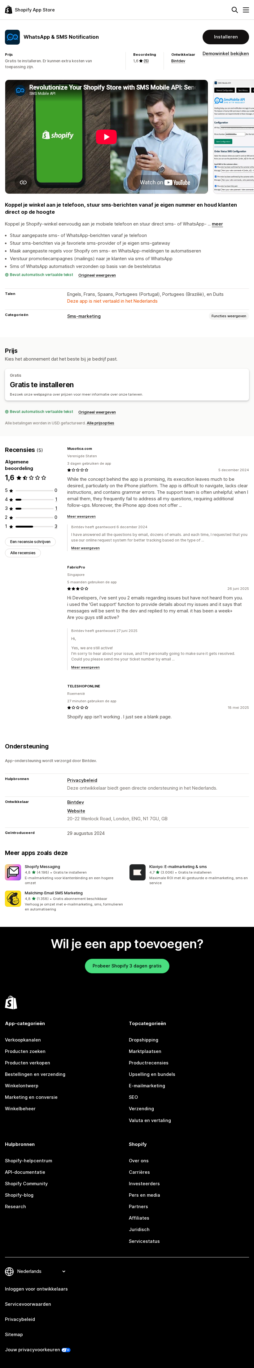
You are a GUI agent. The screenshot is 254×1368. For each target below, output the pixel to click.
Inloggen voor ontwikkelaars (36, 1289)
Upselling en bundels (152, 1074)
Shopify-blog (19, 1195)
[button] (65, 875)
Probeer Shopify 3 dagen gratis (127, 966)
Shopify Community (26, 1183)
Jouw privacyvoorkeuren (32, 1350)
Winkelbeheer (20, 1109)
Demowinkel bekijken (226, 53)
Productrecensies (149, 1063)
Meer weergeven (81, 516)
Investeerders (144, 1183)
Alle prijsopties (100, 423)
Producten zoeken (25, 1051)
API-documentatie (25, 1172)
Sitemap (14, 1334)
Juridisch (139, 1229)
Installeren (226, 37)
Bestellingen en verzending (35, 1074)
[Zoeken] (235, 10)
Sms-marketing (84, 316)
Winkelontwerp (21, 1086)
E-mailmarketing (147, 1086)
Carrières (139, 1172)
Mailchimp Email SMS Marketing (54, 893)
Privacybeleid (82, 780)
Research (15, 1206)
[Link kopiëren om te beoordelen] (95, 448)
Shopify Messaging (42, 866)
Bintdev (178, 61)
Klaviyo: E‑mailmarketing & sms (178, 866)
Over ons (139, 1161)
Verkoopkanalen (23, 1040)
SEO (133, 1097)
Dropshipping (143, 1040)
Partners (138, 1206)
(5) (146, 61)
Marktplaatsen (145, 1051)
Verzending (141, 1109)
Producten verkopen (27, 1063)
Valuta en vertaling (150, 1120)
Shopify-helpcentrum (28, 1161)
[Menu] (246, 10)
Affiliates (139, 1218)
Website (76, 811)
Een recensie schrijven (30, 541)
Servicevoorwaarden (28, 1304)
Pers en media (144, 1195)
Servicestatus (144, 1241)
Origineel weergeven (97, 275)
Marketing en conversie (31, 1097)
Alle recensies (23, 552)
